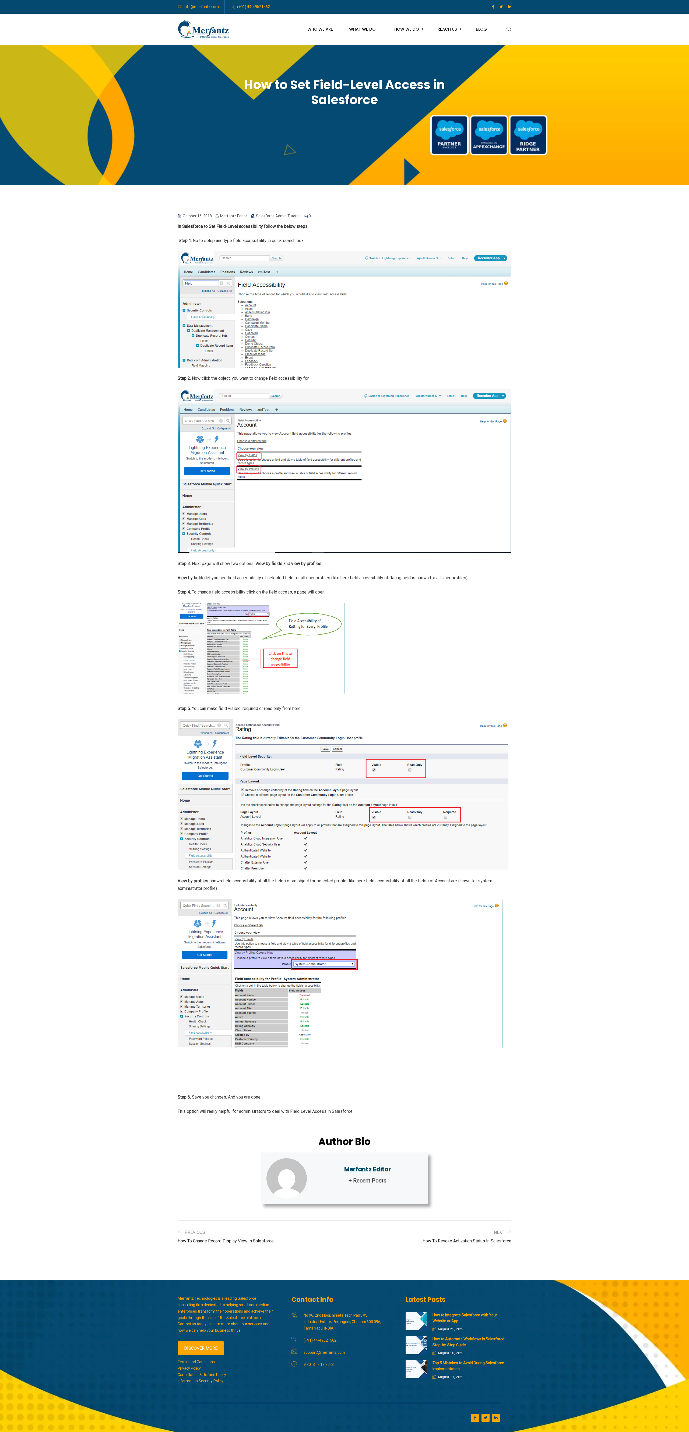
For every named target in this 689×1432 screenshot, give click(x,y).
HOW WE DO (406, 29)
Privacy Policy (189, 1368)
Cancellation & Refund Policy (202, 1375)
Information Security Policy (200, 1381)
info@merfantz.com (201, 7)
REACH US (447, 29)
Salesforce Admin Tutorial (278, 216)
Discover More (200, 1348)
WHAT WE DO (362, 29)
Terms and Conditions (196, 1362)
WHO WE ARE (320, 29)
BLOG (481, 29)
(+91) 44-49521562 (253, 7)
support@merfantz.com (324, 1352)
